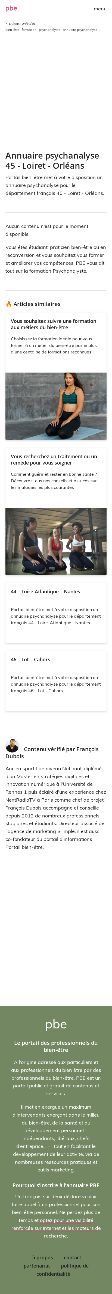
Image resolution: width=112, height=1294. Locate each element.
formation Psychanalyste (57, 271)
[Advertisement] (56, 91)
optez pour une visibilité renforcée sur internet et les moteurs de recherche (56, 1228)
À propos (42, 1257)
